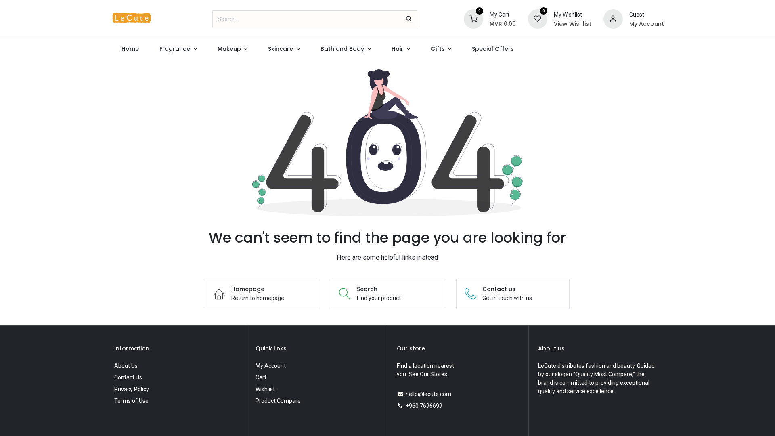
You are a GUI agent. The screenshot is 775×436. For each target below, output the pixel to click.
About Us (126, 366)
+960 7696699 (424, 405)
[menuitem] (130, 49)
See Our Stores (427, 374)
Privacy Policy (131, 389)
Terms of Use (131, 401)
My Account (271, 366)
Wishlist (265, 389)
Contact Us (128, 377)
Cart (261, 377)
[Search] (409, 19)
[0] (473, 18)
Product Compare (278, 401)
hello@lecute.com (428, 394)
